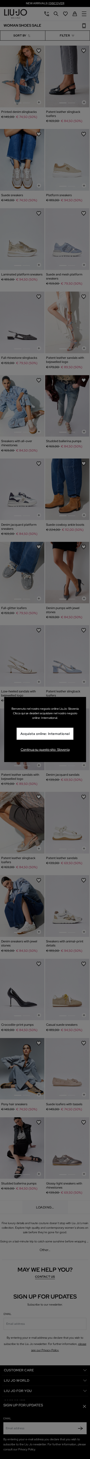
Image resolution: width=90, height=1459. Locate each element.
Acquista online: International (45, 734)
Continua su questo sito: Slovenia (45, 749)
